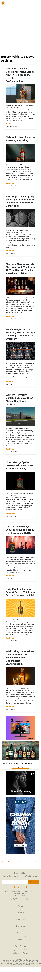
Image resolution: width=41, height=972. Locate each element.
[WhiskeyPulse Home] (3, 3)
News (20, 909)
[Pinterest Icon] (26, 888)
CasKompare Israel (20, 953)
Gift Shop (20, 919)
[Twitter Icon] (22, 888)
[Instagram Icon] (18, 888)
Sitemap (20, 939)
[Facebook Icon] (15, 888)
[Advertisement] (20, 29)
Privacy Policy (20, 936)
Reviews (20, 913)
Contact (20, 933)
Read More (21, 767)
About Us (20, 930)
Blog (20, 916)
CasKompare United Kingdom (20, 950)
